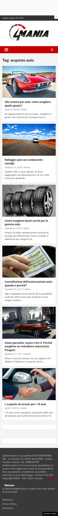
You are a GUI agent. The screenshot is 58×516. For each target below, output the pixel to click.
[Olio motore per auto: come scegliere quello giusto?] (29, 82)
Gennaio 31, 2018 (13, 228)
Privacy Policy (9, 504)
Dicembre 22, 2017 (13, 289)
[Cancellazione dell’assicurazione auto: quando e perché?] (29, 262)
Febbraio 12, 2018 (13, 167)
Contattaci (49, 478)
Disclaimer (7, 508)
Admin (24, 109)
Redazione (7, 499)
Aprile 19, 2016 (12, 408)
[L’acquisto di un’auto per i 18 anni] (29, 384)
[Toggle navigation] (6, 49)
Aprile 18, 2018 (12, 109)
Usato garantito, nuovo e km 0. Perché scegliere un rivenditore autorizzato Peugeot (28, 346)
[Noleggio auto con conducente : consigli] (29, 140)
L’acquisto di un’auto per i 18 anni (25, 404)
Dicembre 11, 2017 (13, 354)
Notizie (9, 397)
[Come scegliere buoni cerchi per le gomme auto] (29, 201)
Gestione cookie (50, 514)
